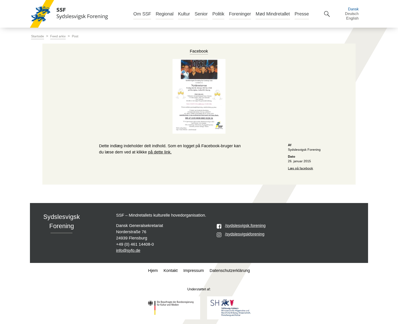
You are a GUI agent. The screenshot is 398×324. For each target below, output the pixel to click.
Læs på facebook (300, 168)
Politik (218, 13)
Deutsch (352, 14)
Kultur (184, 13)
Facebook (199, 51)
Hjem (153, 270)
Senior (201, 13)
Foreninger (240, 13)
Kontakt (171, 270)
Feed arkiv (58, 36)
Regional (164, 13)
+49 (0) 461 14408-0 (135, 244)
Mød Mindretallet (273, 13)
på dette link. (160, 152)
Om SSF (142, 13)
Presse (302, 13)
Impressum (193, 270)
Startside (37, 36)
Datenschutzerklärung (230, 270)
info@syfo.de (128, 250)
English (352, 18)
